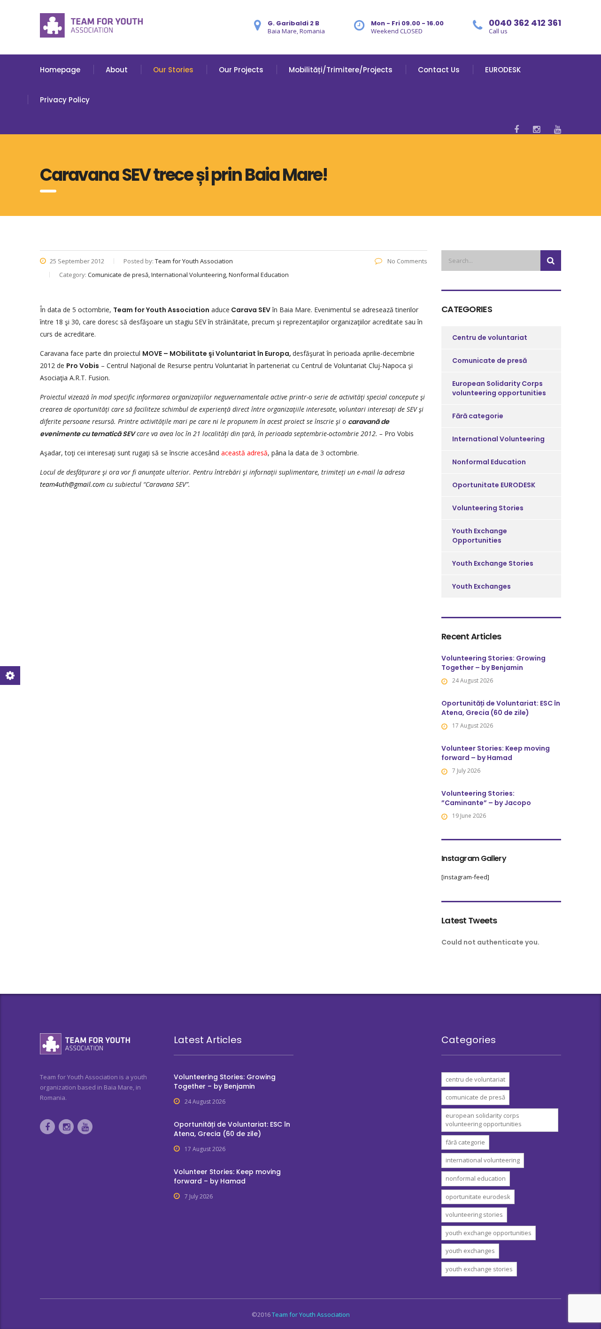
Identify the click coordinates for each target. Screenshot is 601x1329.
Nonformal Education (489, 462)
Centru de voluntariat (489, 337)
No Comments (406, 261)
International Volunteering (498, 439)
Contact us (439, 70)
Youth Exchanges (481, 586)
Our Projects (241, 70)
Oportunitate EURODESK (493, 485)
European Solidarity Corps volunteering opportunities (499, 388)
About (117, 70)
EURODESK (503, 70)
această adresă (244, 452)
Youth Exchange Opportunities (479, 535)
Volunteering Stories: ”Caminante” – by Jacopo (486, 798)
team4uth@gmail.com (72, 484)
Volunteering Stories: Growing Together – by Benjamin (493, 662)
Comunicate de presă (489, 360)
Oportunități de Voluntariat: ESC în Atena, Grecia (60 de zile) (500, 708)
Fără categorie (477, 416)
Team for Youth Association (311, 1314)
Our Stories (173, 70)
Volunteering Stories (488, 508)
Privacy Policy (65, 100)
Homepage (60, 70)
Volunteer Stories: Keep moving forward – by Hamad (495, 753)
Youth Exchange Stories (492, 563)
